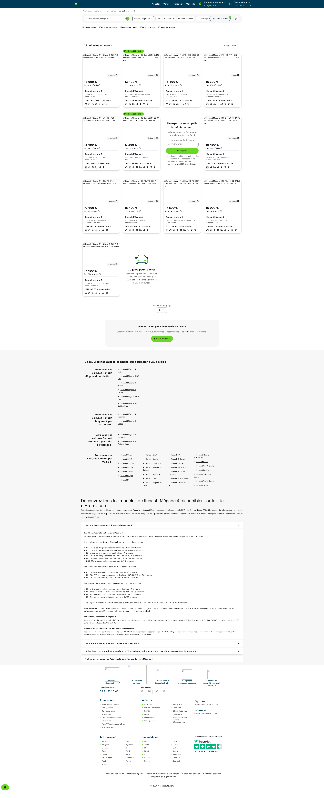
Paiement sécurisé (212, 773)
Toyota (128, 761)
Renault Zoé (151, 478)
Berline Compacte (152, 707)
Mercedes (130, 758)
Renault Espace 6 (153, 463)
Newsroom (106, 721)
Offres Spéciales (180, 711)
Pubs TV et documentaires (113, 724)
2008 (146, 744)
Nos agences (107, 707)
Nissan (105, 764)
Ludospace (149, 721)
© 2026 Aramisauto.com (162, 785)
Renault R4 (175, 455)
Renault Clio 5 (126, 459)
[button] (152, 19)
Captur (147, 761)
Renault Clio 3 (202, 462)
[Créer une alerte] (5, 787)
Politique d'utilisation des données (162, 773)
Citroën (105, 748)
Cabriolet (177, 707)
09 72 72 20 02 (109, 691)
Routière (148, 711)
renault (114, 11)
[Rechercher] (127, 19)
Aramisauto (88, 11)
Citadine (148, 704)
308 (146, 748)
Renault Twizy (202, 485)
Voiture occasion (102, 11)
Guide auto (177, 714)
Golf (174, 748)
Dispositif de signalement (163, 776)
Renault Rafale (152, 459)
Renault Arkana (126, 471)
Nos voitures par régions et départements (180, 719)
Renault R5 (125, 480)
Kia (127, 748)
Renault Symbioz (127, 463)
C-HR (175, 741)
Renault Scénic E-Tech (180, 478)
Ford (128, 751)
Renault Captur (126, 455)
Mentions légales (135, 773)
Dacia (104, 754)
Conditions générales (114, 773)
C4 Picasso (149, 758)
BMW (128, 754)
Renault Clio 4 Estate (205, 466)
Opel (104, 751)
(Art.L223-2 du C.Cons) (186, 164)
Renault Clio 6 (152, 455)
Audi (104, 761)
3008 (146, 751)
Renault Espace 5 (178, 467)
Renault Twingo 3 (178, 459)
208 (146, 741)
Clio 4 (175, 744)
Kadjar (176, 751)
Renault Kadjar (126, 476)
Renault (105, 741)
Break (146, 714)
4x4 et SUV (177, 704)
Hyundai (129, 744)
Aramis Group (108, 727)
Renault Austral (126, 467)
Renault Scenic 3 (203, 470)
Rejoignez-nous (108, 711)
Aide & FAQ (107, 714)
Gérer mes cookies (191, 773)
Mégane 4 (177, 754)
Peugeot (105, 744)
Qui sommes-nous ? (110, 704)
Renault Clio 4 (177, 463)
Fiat (127, 741)
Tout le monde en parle (112, 717)
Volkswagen (107, 758)
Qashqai (176, 761)
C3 (145, 754)
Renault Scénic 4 (153, 474)
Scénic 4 (176, 758)
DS (127, 764)
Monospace (149, 717)
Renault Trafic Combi (205, 481)
